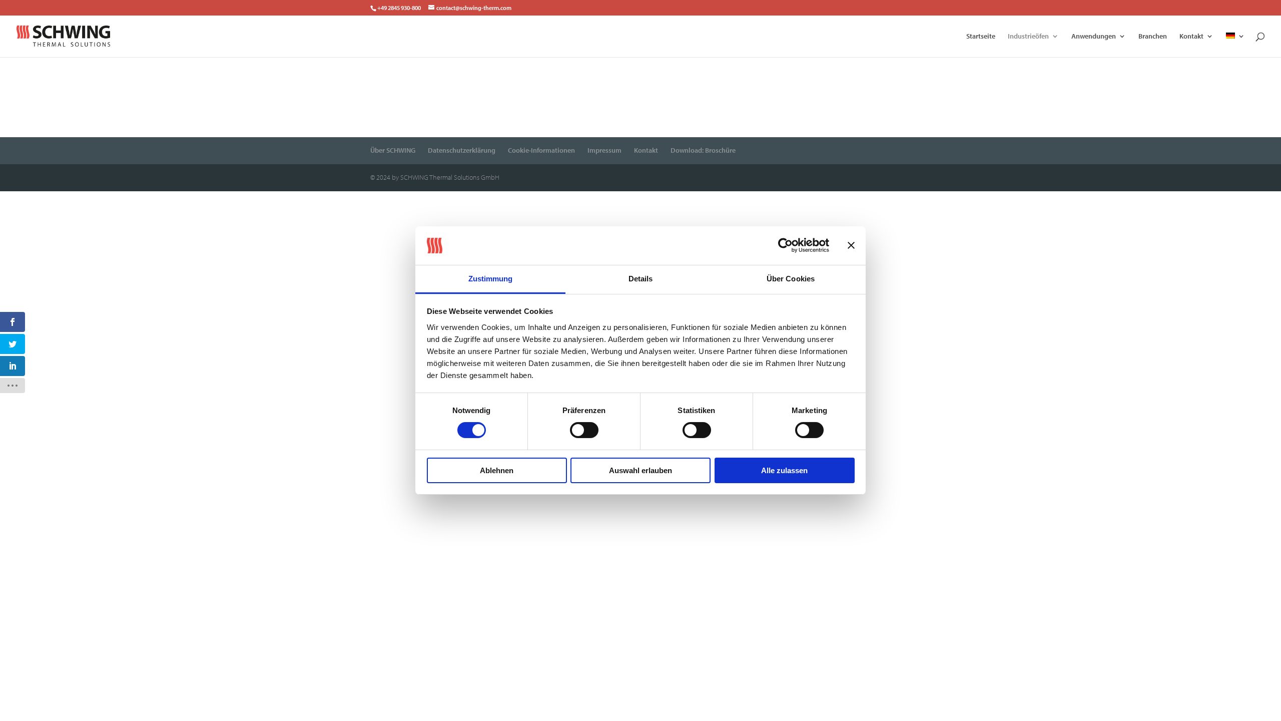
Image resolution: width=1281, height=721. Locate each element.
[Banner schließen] (851, 245)
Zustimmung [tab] (490, 278)
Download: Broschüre (703, 150)
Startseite (980, 37)
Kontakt (1191, 37)
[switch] (584, 430)
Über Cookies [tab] (791, 278)
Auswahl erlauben (640, 470)
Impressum (604, 150)
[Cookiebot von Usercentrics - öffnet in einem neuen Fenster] (785, 245)
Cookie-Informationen (541, 150)
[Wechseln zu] (1235, 45)
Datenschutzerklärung (461, 150)
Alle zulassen (784, 470)
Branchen (1152, 37)
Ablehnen (496, 470)
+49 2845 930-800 (399, 8)
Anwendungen (1093, 37)
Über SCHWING (392, 150)
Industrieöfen (1028, 37)
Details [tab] (640, 278)
